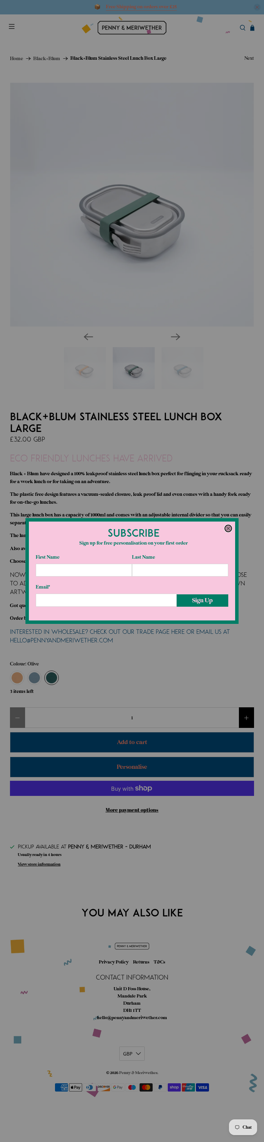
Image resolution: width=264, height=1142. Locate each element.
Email (43, 587)
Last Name (143, 557)
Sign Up (202, 600)
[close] (228, 528)
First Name (47, 557)
